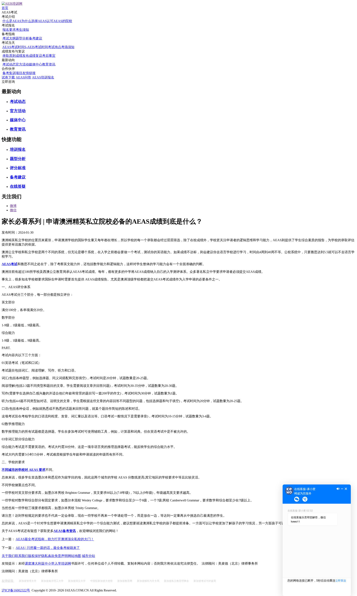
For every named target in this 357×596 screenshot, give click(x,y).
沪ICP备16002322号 (16, 590)
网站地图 (74, 556)
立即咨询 (8, 81)
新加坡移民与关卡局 (148, 580)
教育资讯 (48, 64)
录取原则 (9, 55)
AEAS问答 (23, 77)
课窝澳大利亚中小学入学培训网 (48, 563)
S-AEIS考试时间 (36, 47)
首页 (5, 8)
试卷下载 (8, 77)
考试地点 (54, 47)
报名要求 (9, 29)
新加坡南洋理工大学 (52, 580)
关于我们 (8, 556)
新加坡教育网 (125, 580)
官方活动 (22, 64)
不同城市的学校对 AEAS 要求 (23, 469)
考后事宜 (48, 55)
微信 (13, 210)
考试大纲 (9, 38)
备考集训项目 (12, 73)
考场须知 (67, 47)
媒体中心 (35, 64)
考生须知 (22, 29)
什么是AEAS (11, 21)
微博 (13, 206)
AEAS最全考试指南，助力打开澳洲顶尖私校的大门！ (55, 539)
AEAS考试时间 (13, 47)
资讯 (72, 531)
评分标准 (18, 168)
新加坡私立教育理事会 (176, 580)
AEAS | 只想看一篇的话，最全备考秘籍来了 (48, 548)
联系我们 (21, 556)
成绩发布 (22, 55)
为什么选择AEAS (34, 21)
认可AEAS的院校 (59, 21)
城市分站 (88, 556)
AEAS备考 (61, 531)
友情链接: (8, 580)
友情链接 (29, 73)
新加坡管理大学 (28, 580)
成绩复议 (35, 55)
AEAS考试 (9, 264)
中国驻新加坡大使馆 (101, 580)
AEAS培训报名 (43, 77)
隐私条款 (48, 556)
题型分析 (22, 38)
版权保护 (34, 556)
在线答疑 (18, 186)
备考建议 (35, 38)
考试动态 (9, 64)
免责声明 (61, 556)
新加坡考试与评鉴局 (205, 580)
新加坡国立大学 (77, 580)
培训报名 (18, 149)
